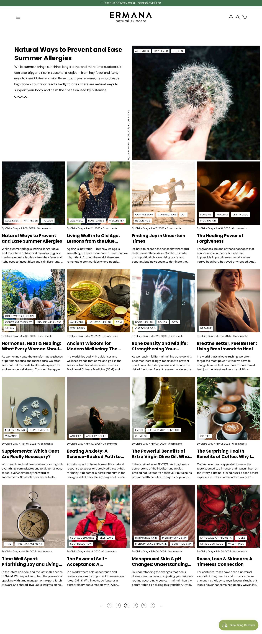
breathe (206, 328)
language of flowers (216, 537)
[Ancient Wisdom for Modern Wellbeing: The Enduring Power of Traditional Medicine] (98, 300)
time (8, 543)
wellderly (116, 220)
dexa (175, 322)
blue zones (96, 220)
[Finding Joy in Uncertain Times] (163, 193)
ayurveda (77, 322)
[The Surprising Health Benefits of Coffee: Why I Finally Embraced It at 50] (228, 408)
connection (167, 214)
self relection (81, 543)
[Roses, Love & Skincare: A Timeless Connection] (228, 516)
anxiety (75, 436)
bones (162, 322)
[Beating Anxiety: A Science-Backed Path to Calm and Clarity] (98, 408)
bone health (144, 322)
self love (106, 537)
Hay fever (161, 51)
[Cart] (245, 17)
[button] (238, 17)
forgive (206, 214)
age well (76, 220)
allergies (142, 51)
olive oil (141, 436)
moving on (208, 220)
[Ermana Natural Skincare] (131, 17)
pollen (48, 220)
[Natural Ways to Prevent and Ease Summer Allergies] (196, 103)
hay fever (31, 220)
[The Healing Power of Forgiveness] (228, 193)
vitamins (11, 436)
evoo (139, 430)
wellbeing (77, 328)
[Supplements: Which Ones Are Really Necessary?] (33, 408)
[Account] (231, 17)
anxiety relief (96, 436)
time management (29, 543)
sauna (9, 328)
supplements (39, 430)
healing (222, 214)
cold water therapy (20, 316)
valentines (236, 543)
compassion (144, 214)
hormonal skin (146, 537)
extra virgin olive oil (163, 430)
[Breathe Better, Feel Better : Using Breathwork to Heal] (228, 300)
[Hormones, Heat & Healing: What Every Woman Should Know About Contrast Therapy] (33, 300)
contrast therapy (18, 322)
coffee (205, 436)
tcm (119, 322)
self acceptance (82, 537)
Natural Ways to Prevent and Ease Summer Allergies (68, 53)
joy (183, 214)
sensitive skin (182, 543)
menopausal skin (174, 537)
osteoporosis (145, 328)
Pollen (178, 51)
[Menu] (18, 17)
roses (241, 537)
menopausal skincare (151, 543)
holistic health (100, 322)
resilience (142, 220)
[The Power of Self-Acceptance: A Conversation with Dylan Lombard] (98, 516)
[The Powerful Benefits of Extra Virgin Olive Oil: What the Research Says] (163, 408)
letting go (241, 214)
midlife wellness (49, 322)
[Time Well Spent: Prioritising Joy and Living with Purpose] (33, 516)
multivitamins (15, 430)
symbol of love (211, 543)
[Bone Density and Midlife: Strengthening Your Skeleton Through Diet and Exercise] (163, 300)
